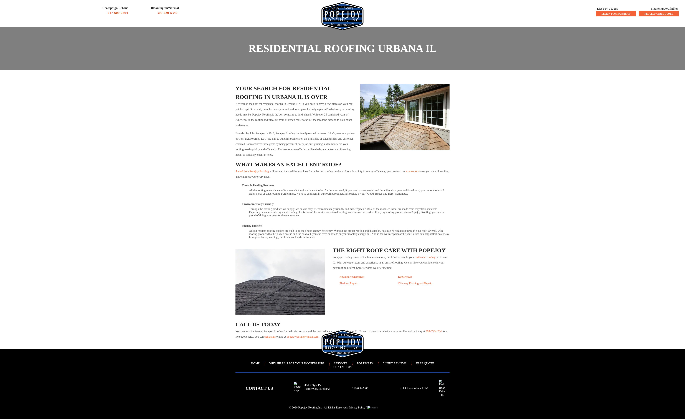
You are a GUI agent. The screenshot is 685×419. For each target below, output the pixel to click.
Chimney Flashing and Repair (415, 283)
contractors (412, 171)
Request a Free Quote (659, 13)
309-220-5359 (167, 13)
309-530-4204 (434, 331)
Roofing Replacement (351, 276)
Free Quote (425, 363)
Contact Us (408, 22)
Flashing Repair (348, 283)
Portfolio (365, 363)
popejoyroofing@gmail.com (302, 336)
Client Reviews (296, 22)
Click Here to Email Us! (414, 388)
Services (383, 22)
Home (248, 23)
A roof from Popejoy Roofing (252, 171)
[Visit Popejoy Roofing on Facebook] (239, 407)
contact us (270, 336)
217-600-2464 (118, 13)
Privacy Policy (357, 407)
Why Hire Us (266, 22)
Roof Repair (405, 276)
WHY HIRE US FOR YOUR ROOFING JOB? (296, 363)
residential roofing (425, 257)
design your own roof (616, 13)
